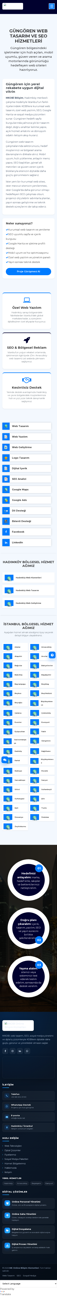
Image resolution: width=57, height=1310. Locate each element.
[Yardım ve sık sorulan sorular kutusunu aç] (52, 655)
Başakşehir (36, 1183)
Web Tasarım (8, 1275)
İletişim (8, 1172)
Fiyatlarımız (10, 1154)
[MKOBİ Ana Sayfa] (18, 1025)
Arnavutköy (22, 1183)
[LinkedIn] (20, 1051)
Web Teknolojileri (13, 1146)
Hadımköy (8, 1183)
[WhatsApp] (27, 1051)
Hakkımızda (11, 1168)
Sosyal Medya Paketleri (16, 1159)
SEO (19, 1275)
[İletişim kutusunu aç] (4, 759)
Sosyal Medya (29, 1275)
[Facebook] (5, 1051)
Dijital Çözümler (13, 1150)
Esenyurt (49, 1183)
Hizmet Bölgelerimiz (15, 1163)
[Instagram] (12, 1051)
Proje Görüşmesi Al (28, 271)
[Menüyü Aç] (52, 6)
